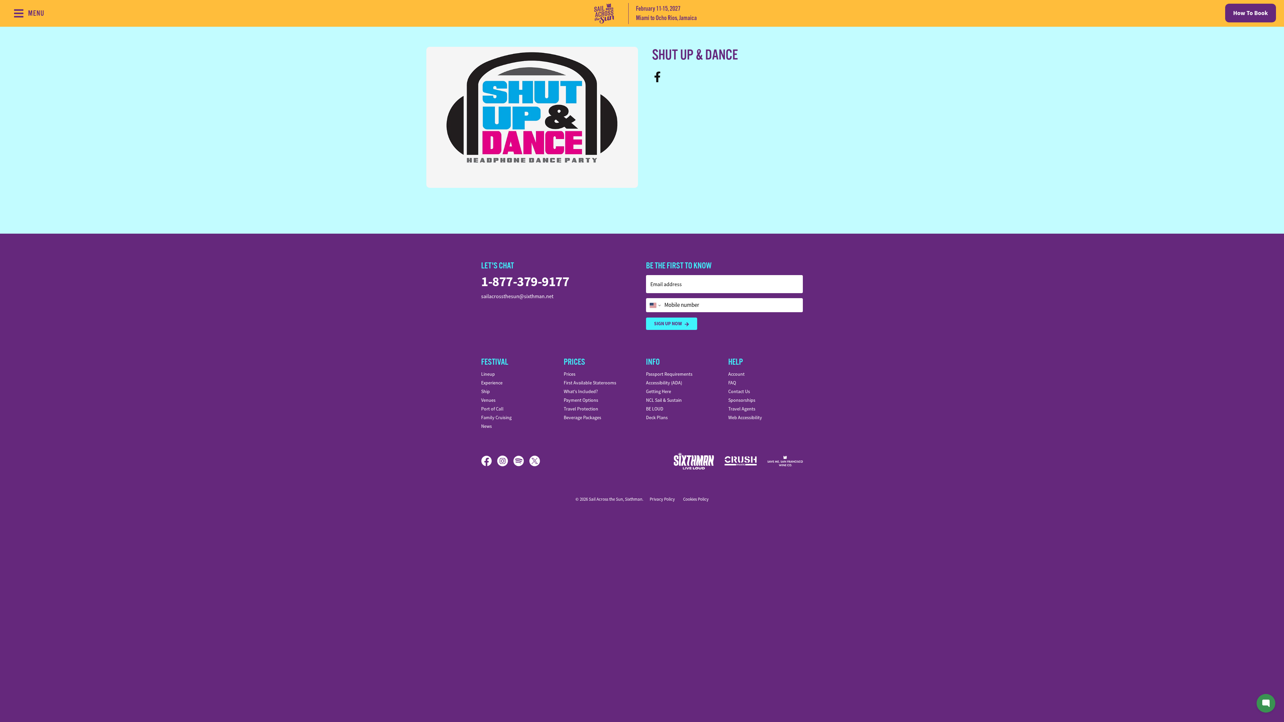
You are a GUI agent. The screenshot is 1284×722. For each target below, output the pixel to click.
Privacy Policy (662, 499)
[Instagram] (505, 461)
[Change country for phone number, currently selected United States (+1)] (654, 305)
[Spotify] (521, 461)
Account (736, 374)
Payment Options (581, 400)
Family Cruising (496, 417)
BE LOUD (654, 409)
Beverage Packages (582, 417)
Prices (569, 374)
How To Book (1250, 13)
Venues (488, 400)
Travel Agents (741, 409)
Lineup (488, 374)
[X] (534, 461)
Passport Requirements (669, 374)
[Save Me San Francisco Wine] (785, 461)
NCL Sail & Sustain (664, 400)
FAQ (732, 383)
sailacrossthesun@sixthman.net (517, 296)
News (486, 426)
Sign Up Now (668, 324)
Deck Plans (657, 417)
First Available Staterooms (590, 383)
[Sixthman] (694, 460)
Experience (492, 383)
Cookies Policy (696, 499)
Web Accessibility (745, 417)
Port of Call (492, 409)
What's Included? (581, 391)
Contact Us (739, 391)
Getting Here (658, 391)
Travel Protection (581, 409)
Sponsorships (741, 400)
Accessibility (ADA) (664, 383)
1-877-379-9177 (525, 281)
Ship (485, 391)
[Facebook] (659, 76)
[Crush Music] (741, 460)
